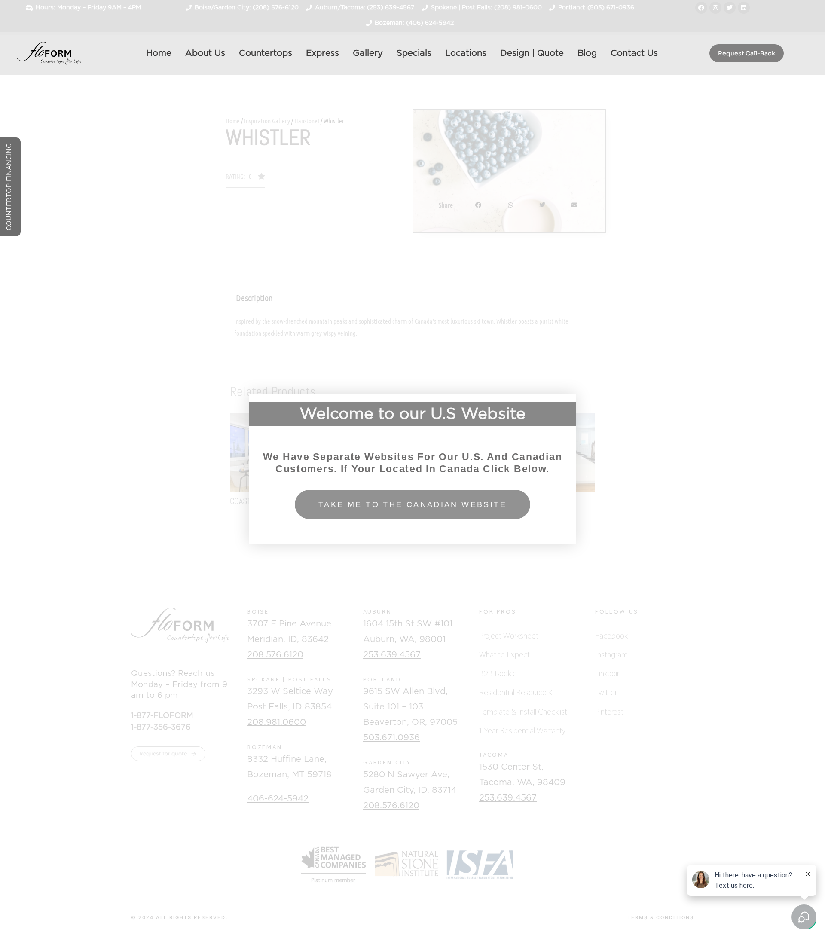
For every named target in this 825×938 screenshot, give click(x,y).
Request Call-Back (746, 53)
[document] (412, 469)
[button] (412, 398)
